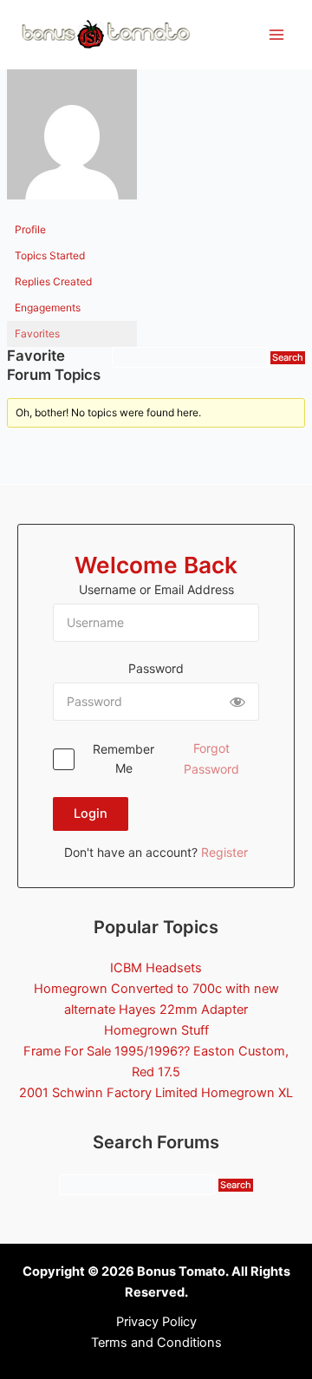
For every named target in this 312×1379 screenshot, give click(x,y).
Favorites (37, 333)
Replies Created (53, 281)
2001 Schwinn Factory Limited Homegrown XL (156, 1093)
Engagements (48, 307)
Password (156, 668)
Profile (30, 229)
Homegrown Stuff (156, 1030)
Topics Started (50, 255)
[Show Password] (237, 702)
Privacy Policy (156, 1322)
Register (224, 852)
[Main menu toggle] (276, 34)
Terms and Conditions (156, 1342)
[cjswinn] (72, 141)
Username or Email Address (156, 589)
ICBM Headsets (156, 968)
